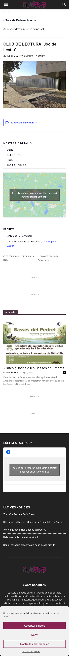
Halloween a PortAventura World (20, 537)
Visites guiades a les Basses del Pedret (33, 368)
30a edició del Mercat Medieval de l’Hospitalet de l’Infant (33, 522)
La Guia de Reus (10, 372)
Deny (34, 634)
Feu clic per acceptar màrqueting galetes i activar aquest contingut (34, 194)
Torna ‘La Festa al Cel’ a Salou (19, 514)
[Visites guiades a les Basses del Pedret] (34, 341)
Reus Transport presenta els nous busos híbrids (29, 545)
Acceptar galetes (34, 625)
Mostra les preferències (34, 644)
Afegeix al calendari (22, 122)
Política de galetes (31, 651)
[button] (5, 4)
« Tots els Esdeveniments (19, 20)
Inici (5, 12)
